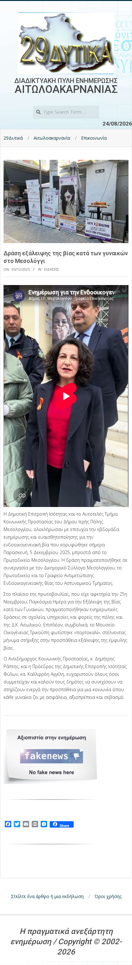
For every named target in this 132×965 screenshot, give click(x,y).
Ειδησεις (51, 269)
